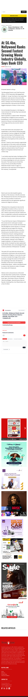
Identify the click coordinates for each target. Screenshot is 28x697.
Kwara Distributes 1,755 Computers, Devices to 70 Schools (16, 28)
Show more (5, 330)
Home (2, 671)
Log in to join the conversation (14, 322)
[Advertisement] (14, 297)
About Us (3, 672)
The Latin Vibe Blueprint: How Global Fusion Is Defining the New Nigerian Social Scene (13, 19)
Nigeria (3, 66)
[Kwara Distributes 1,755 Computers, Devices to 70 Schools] (4, 29)
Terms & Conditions (5, 675)
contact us (7, 686)
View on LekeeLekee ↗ (22, 310)
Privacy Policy (4, 674)
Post (24, 347)
